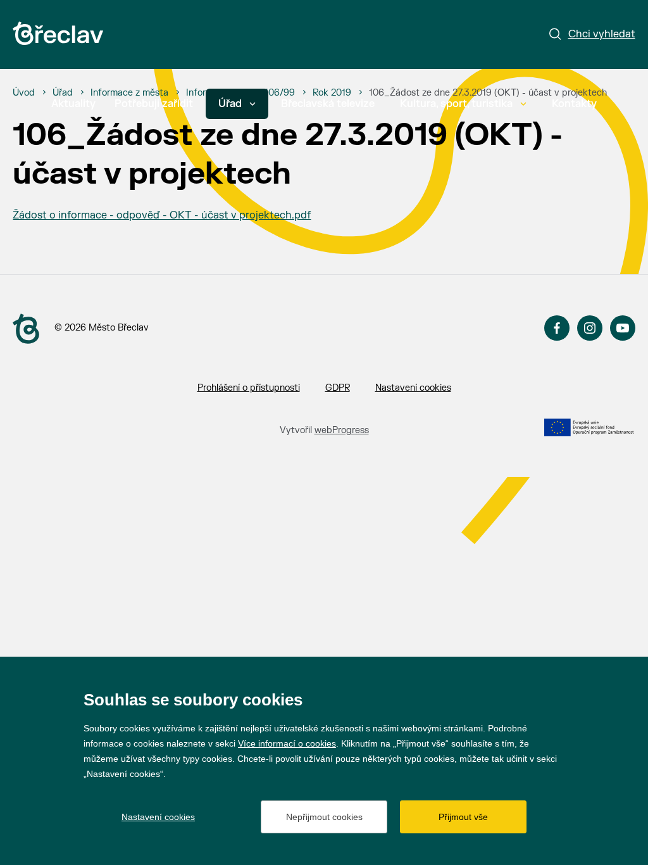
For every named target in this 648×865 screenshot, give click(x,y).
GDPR (337, 387)
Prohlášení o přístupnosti (248, 387)
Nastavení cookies (413, 387)
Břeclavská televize (328, 104)
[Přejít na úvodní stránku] (58, 33)
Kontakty (574, 104)
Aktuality (73, 104)
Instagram (589, 328)
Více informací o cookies (287, 743)
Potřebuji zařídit (154, 104)
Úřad (230, 104)
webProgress (342, 430)
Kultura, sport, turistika (456, 104)
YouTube (622, 328)
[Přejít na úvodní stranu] (26, 328)
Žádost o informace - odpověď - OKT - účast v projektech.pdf (162, 215)
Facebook (557, 328)
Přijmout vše (463, 817)
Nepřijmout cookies (324, 817)
